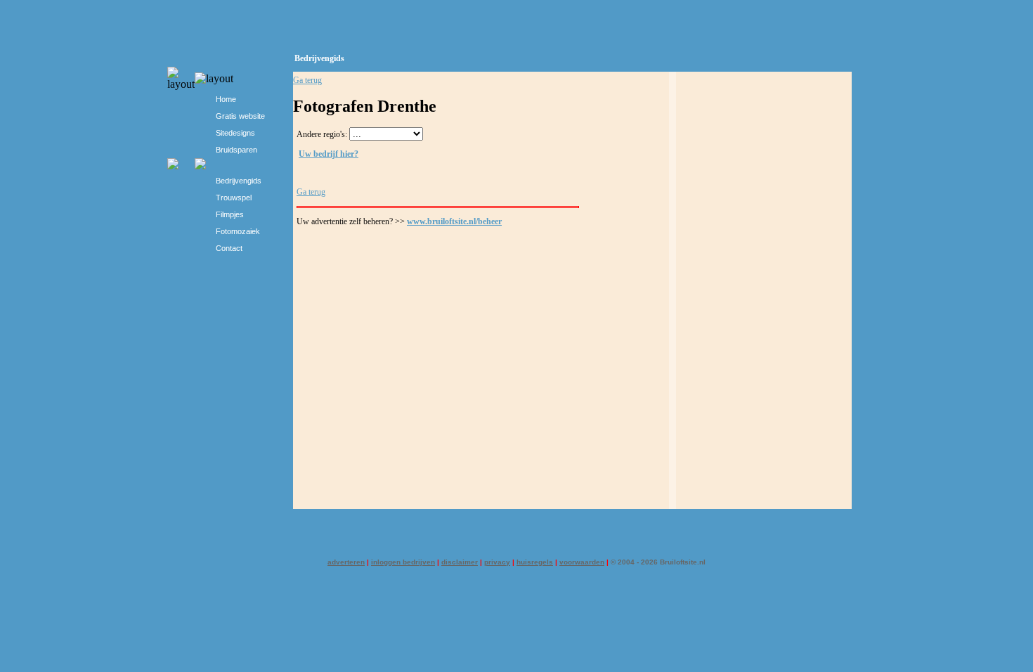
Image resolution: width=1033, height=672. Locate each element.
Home (226, 99)
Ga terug (307, 80)
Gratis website (240, 116)
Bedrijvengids (238, 180)
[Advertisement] (764, 295)
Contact (229, 248)
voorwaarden (581, 562)
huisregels (534, 562)
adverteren (346, 562)
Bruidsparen (236, 150)
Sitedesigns (235, 133)
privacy (497, 562)
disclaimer (459, 562)
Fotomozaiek (238, 231)
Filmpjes (230, 214)
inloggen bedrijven (403, 562)
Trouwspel (234, 197)
